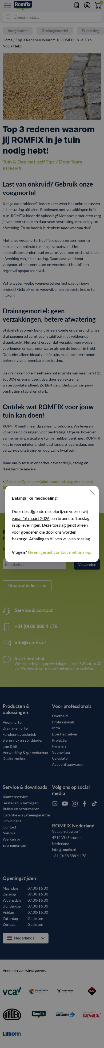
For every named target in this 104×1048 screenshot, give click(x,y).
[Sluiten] (92, 492)
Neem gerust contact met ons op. (59, 552)
